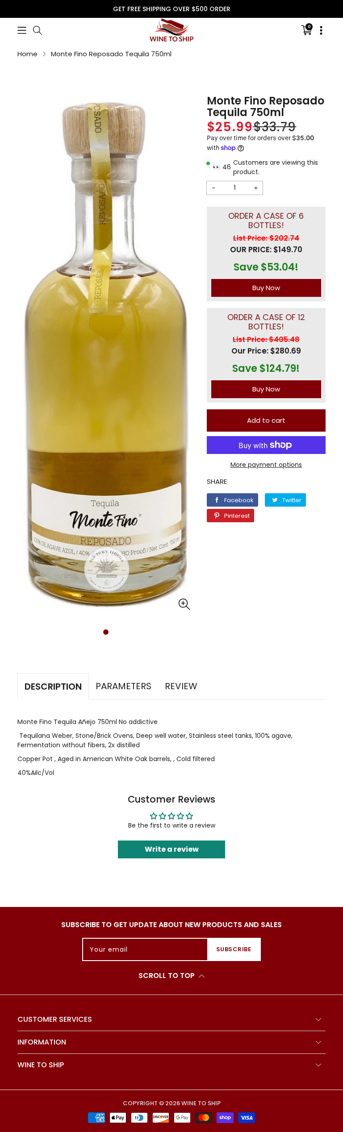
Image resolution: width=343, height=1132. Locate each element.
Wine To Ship (201, 1103)
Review (181, 686)
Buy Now (266, 287)
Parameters (123, 686)
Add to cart (266, 420)
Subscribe (233, 949)
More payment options (266, 464)
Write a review (172, 849)
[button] (21, 29)
